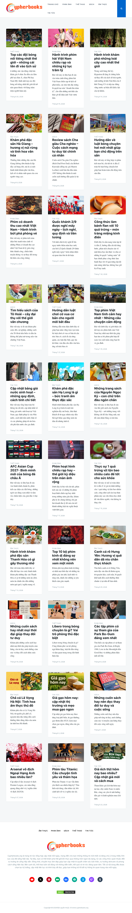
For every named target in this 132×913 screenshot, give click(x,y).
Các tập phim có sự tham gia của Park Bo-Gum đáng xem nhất (106, 632)
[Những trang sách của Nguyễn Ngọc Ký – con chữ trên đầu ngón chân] (108, 371)
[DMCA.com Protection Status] (66, 893)
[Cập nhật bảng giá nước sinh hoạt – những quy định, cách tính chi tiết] (24, 371)
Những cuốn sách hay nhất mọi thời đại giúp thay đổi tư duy (23, 632)
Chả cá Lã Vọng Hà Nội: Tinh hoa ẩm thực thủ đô (22, 701)
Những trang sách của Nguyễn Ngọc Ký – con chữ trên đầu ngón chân (107, 394)
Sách (91, 4)
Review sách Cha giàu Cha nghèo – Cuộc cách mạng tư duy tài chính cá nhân (65, 147)
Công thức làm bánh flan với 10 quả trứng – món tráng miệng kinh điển (107, 229)
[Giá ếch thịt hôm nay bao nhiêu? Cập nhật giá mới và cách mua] (108, 752)
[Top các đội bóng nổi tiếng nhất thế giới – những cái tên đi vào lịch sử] (24, 38)
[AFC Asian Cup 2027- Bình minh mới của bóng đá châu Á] (24, 449)
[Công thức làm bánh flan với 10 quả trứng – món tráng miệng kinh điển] (108, 205)
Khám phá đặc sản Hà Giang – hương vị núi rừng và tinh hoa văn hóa (23, 147)
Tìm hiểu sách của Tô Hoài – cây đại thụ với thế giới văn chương (24, 316)
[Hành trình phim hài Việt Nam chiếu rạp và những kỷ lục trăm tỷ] (66, 38)
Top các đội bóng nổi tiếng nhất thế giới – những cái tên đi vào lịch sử (23, 60)
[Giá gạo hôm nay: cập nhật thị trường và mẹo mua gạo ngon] (66, 681)
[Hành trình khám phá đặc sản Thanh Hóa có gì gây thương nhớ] (24, 535)
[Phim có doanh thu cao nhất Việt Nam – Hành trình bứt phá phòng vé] (24, 205)
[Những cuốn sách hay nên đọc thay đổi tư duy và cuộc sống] (108, 681)
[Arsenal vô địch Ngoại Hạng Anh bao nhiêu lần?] (24, 752)
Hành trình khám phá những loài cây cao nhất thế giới (106, 60)
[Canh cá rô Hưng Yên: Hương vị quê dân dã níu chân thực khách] (108, 535)
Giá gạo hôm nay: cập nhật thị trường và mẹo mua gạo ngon (65, 703)
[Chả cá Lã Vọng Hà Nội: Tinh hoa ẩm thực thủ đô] (24, 681)
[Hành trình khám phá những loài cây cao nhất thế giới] (108, 38)
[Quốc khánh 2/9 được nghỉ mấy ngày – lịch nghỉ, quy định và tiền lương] (66, 205)
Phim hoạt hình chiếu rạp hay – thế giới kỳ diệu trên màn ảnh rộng (63, 474)
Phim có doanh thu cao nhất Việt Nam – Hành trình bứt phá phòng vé (23, 227)
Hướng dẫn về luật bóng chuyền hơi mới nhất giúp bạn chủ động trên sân (108, 147)
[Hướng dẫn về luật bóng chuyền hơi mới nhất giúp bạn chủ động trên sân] (108, 123)
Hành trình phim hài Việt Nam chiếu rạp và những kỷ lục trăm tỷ (64, 62)
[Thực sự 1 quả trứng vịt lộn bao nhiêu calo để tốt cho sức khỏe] (108, 449)
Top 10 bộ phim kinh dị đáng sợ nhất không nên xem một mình (64, 557)
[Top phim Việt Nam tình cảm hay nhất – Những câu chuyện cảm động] (108, 293)
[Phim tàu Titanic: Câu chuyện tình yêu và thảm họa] (66, 752)
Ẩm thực (102, 4)
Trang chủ (53, 4)
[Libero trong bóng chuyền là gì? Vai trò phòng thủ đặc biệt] (66, 609)
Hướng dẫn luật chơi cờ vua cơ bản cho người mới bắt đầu (64, 316)
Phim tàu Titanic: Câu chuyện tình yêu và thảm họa (65, 773)
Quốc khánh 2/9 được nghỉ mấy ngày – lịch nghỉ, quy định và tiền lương (64, 229)
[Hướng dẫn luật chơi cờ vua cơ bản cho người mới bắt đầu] (66, 293)
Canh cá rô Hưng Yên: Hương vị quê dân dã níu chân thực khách (108, 557)
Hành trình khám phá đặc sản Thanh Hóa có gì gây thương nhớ (22, 557)
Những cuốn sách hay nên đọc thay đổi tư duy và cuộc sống (107, 703)
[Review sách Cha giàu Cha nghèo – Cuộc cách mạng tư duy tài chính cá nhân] (66, 123)
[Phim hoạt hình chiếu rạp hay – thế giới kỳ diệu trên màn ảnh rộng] (66, 449)
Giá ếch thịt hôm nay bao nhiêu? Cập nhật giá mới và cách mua (107, 775)
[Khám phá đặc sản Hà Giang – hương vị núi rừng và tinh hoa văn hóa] (24, 123)
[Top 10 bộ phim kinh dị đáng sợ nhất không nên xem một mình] (66, 535)
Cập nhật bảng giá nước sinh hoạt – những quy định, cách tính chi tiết (24, 394)
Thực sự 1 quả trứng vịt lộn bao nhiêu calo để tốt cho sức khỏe (106, 472)
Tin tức (51, 13)
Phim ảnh (67, 4)
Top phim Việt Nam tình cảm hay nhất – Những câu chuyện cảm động (107, 316)
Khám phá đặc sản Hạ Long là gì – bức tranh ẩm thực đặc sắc (65, 394)
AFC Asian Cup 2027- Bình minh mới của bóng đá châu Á (23, 472)
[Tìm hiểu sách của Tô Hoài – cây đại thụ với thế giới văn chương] (24, 293)
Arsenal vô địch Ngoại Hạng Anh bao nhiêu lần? (22, 773)
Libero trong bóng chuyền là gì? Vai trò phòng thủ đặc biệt (65, 632)
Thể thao (80, 4)
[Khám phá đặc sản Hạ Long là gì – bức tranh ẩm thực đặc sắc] (66, 371)
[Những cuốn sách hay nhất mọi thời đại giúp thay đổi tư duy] (24, 609)
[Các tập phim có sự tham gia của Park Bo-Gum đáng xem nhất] (108, 609)
